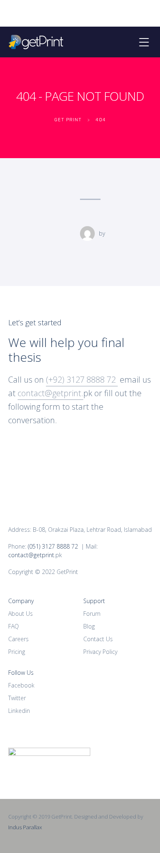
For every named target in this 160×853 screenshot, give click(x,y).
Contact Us (98, 639)
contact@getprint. (50, 393)
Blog (89, 626)
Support (94, 601)
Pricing (16, 652)
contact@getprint (31, 555)
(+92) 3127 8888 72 (82, 379)
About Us (20, 613)
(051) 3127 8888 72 (53, 546)
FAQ (13, 626)
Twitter (17, 698)
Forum (92, 613)
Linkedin (19, 711)
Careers (18, 639)
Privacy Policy (100, 652)
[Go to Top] (143, 834)
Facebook (21, 685)
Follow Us (21, 672)
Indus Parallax (25, 827)
